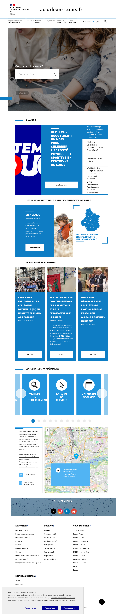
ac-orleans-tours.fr (61, 9)
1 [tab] (33, 421)
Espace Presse (78, 534)
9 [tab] (78, 421)
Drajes (75, 570)
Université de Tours (80, 563)
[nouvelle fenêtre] (88, 394)
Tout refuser (50, 608)
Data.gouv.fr (48, 545)
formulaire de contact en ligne (28, 467)
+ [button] (47, 429)
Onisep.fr (18, 541)
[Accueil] (19, 9)
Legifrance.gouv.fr (50, 541)
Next (102, 393)
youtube (74, 511)
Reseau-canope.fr (21, 548)
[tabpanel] (48, 159)
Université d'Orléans (80, 559)
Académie (30, 21)
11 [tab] (89, 421)
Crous (75, 566)
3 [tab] (44, 421)
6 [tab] (61, 421)
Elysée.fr (47, 530)
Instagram (19, 584)
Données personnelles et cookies (63, 598)
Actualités (22, 93)
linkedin (67, 511)
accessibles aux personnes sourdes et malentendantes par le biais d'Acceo (29, 456)
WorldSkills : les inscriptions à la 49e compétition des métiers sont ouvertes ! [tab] (95, 173)
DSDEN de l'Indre (79, 545)
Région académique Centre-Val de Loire (15, 21)
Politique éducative (72, 21)
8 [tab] (72, 421)
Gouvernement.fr (50, 534)
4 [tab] (50, 421)
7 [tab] (67, 421)
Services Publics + (50, 559)
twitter (53, 511)
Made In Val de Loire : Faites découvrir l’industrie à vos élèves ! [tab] (95, 146)
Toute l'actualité (78, 530)
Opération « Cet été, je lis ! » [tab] (94, 159)
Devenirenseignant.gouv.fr (24, 534)
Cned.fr (18, 545)
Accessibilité (105, 21)
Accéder (30, 354)
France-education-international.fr (27, 555)
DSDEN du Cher (78, 537)
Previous (21, 393)
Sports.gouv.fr (49, 552)
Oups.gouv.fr (48, 555)
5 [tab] (55, 421)
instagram (60, 511)
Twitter (17, 581)
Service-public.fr (50, 537)
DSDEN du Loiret (79, 555)
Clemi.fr (18, 552)
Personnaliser (31, 608)
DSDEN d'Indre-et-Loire (81, 548)
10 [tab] (84, 421)
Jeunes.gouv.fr (49, 548)
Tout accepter (69, 608)
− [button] (47, 433)
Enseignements (50, 21)
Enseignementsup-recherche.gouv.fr (28, 563)
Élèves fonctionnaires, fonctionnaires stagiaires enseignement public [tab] (93, 187)
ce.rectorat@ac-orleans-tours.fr (29, 483)
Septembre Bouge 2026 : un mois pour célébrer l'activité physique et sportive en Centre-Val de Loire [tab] (95, 131)
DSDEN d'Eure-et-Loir (80, 541)
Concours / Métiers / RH (61, 21)
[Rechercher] (98, 21)
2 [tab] (38, 421)
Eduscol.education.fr (22, 537)
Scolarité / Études (38, 21)
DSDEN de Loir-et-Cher (81, 552)
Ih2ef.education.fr (21, 559)
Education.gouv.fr (21, 530)
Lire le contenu (34, 247)
